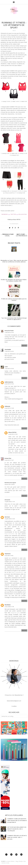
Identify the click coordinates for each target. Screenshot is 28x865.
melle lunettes (9, 382)
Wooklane (8, 604)
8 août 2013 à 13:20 (9, 384)
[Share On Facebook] (12, 228)
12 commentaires (14, 223)
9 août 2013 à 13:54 (12, 434)
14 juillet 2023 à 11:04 (10, 501)
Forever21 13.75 (16, 191)
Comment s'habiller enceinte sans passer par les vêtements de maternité (17, 820)
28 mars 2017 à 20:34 (9, 484)
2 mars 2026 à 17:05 (9, 606)
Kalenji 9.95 (5, 153)
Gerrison (7, 517)
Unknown (7, 406)
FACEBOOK (4, 214)
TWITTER (13, 214)
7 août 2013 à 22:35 (9, 351)
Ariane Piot (8, 458)
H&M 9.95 (24, 101)
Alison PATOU (12, 432)
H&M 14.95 (15, 101)
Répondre (24, 345)
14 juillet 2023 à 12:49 (10, 518)
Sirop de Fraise (9, 330)
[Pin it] (18, 228)
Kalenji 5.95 (15, 155)
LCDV (6, 366)
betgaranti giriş (15, 612)
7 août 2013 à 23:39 (9, 368)
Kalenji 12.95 (23, 153)
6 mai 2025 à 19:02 (9, 555)
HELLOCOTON (22, 214)
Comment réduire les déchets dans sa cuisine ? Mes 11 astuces (17, 837)
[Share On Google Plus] (15, 228)
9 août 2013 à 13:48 (9, 408)
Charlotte (8, 553)
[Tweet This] (10, 228)
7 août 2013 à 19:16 (9, 332)
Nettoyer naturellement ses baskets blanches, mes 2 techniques (16, 828)
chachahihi (8, 349)
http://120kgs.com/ (20, 488)
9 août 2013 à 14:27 (9, 460)
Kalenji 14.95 (6, 101)
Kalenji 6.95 (6, 191)
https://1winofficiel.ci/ (17, 572)
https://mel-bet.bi (9, 533)
